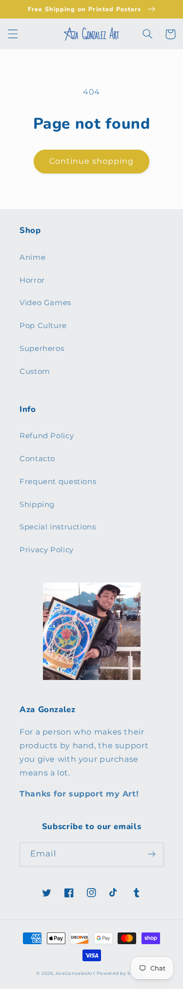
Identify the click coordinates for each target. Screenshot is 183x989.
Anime (32, 257)
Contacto (37, 458)
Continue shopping (91, 161)
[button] (12, 34)
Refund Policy (47, 435)
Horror (32, 280)
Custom (35, 371)
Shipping (37, 504)
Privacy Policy (47, 549)
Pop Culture (43, 325)
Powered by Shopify (121, 973)
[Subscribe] (152, 854)
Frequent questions (58, 481)
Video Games (45, 302)
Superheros (42, 348)
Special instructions (58, 527)
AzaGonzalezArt (76, 973)
